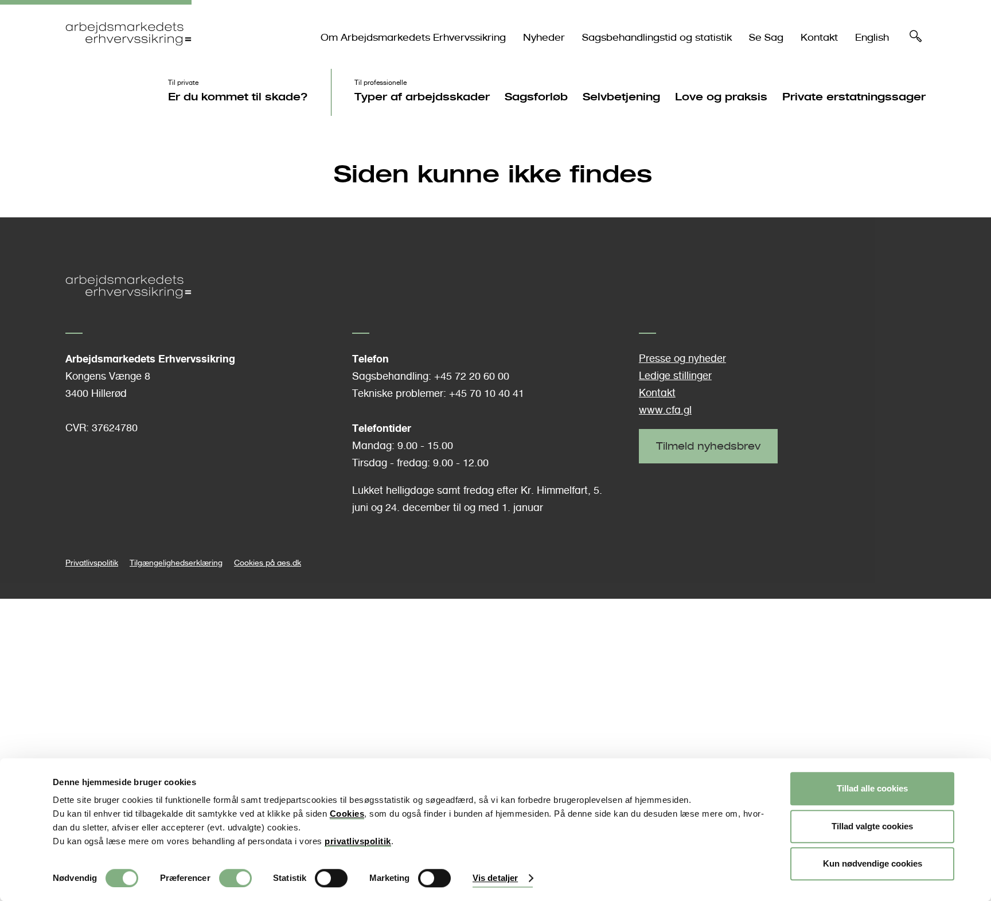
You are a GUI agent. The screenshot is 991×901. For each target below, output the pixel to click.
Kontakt (819, 37)
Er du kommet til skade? (238, 96)
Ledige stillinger (675, 375)
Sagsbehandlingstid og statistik (657, 37)
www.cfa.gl (665, 410)
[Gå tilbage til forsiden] (128, 55)
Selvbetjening (621, 96)
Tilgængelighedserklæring (176, 562)
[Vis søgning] (916, 39)
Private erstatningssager (854, 96)
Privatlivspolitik (91, 562)
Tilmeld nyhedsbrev (708, 446)
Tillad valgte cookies (872, 826)
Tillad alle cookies (872, 788)
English (872, 37)
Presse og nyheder (682, 358)
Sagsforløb (536, 96)
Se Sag (766, 37)
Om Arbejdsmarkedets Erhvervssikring (413, 37)
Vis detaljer (495, 878)
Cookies (347, 813)
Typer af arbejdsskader (422, 96)
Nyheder (544, 37)
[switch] (235, 878)
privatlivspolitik (358, 841)
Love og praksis (721, 96)
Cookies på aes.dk (267, 562)
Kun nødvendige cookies (872, 863)
